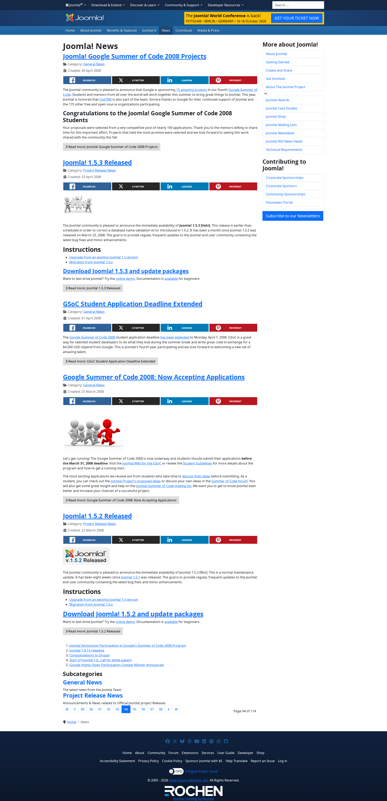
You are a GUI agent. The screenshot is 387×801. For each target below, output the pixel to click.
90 (91, 709)
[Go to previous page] (74, 709)
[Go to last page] (176, 709)
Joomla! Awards (277, 100)
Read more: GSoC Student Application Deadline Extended (111, 361)
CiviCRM (105, 99)
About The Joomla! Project (285, 87)
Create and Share (279, 70)
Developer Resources (224, 5)
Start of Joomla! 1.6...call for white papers (100, 660)
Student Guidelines (197, 463)
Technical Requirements (284, 149)
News (166, 30)
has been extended (174, 337)
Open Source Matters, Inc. (189, 780)
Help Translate (237, 761)
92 (108, 709)
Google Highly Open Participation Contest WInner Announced (116, 665)
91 (100, 709)
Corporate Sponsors (281, 186)
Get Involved (275, 78)
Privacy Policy (148, 761)
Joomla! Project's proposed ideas (136, 481)
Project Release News (99, 170)
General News (94, 64)
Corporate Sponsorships (284, 177)
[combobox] (298, 5)
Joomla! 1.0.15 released (86, 650)
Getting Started (277, 62)
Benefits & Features (122, 30)
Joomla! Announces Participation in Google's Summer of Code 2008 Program (127, 645)
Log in (282, 761)
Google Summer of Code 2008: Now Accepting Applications (154, 377)
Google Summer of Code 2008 (92, 337)
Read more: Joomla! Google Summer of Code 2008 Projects (113, 147)
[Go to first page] (67, 709)
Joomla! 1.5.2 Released (97, 515)
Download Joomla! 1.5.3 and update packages (126, 271)
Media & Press (209, 30)
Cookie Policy (172, 761)
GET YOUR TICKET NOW (297, 18)
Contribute (184, 30)
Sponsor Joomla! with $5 (203, 761)
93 (117, 709)
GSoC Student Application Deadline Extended (132, 303)
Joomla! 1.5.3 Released (97, 162)
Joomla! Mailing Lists (281, 125)
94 (126, 709)
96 (143, 709)
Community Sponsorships (285, 194)
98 (160, 709)
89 (82, 709)
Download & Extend (106, 5)
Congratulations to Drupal (89, 655)
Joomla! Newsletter (280, 133)
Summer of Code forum (229, 481)
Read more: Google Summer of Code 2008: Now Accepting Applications (122, 500)
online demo (125, 278)
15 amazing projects (191, 89)
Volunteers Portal (279, 202)
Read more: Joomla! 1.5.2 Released (94, 631)
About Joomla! (91, 30)
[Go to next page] (168, 709)
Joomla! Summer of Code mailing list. (164, 486)
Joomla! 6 (149, 30)
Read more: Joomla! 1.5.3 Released (94, 288)
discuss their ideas (196, 476)
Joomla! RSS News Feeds (284, 141)
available (171, 278)
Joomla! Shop (276, 116)
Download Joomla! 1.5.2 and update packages (133, 613)
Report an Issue (263, 761)
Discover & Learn (143, 5)
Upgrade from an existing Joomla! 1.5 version (103, 257)
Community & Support (182, 5)
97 (152, 709)
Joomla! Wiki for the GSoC (141, 463)
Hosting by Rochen (193, 798)
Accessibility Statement (117, 761)
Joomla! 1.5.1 (130, 577)
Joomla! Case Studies (281, 108)
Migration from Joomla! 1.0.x (91, 262)
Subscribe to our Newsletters (293, 216)
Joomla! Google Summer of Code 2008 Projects (134, 56)
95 (134, 709)
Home (70, 30)
